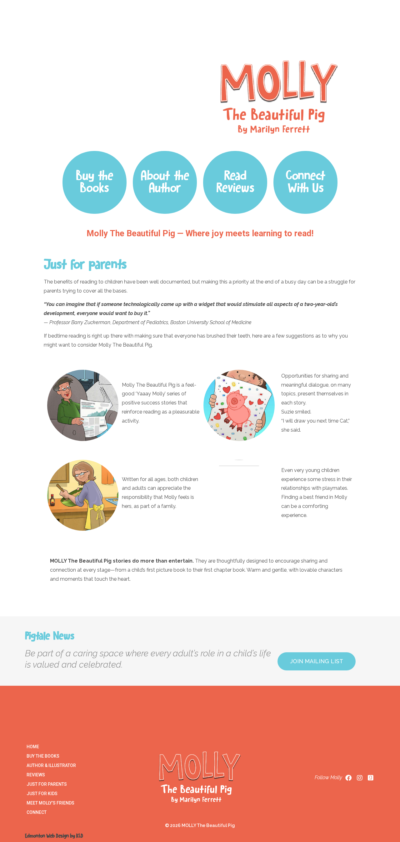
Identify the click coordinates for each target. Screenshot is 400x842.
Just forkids (250, 32)
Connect (334, 32)
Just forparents (212, 32)
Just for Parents (47, 784)
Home (62, 32)
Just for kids (42, 793)
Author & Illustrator (51, 765)
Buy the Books (43, 756)
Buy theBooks (94, 32)
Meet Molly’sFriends (292, 32)
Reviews (175, 32)
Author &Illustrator (134, 32)
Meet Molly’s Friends (50, 802)
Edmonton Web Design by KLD (54, 836)
